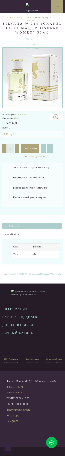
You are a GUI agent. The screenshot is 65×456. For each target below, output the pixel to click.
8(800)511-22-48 (15, 386)
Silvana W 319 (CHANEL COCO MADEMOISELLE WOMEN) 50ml (35, 274)
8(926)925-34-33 (15, 392)
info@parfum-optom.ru (18, 409)
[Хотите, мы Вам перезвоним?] (8, 448)
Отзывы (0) (13, 234)
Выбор (15, 247)
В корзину (31, 148)
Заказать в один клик (33, 156)
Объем (15, 254)
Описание (12, 226)
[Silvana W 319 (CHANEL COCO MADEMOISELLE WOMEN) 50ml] (32, 77)
